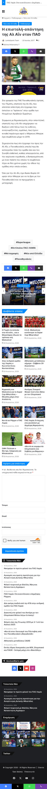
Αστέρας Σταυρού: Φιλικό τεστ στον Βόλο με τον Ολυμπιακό (35, 391)
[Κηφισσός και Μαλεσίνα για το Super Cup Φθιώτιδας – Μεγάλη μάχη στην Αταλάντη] (12, 381)
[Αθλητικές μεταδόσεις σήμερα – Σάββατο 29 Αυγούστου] (35, 352)
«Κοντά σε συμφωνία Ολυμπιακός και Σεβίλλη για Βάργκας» (34, 448)
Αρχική (7, 18)
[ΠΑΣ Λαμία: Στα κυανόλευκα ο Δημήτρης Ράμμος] (9, 734)
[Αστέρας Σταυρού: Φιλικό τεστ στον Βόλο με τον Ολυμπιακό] (35, 381)
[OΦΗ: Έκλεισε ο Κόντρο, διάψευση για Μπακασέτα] (12, 439)
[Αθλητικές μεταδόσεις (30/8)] (38, 743)
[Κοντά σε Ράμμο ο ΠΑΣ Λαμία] (12, 412)
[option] (24, 291)
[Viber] (32, 51)
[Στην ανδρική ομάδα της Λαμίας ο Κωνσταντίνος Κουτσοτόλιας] (12, 352)
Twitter (6, 753)
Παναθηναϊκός (23, 259)
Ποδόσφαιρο (17, 18)
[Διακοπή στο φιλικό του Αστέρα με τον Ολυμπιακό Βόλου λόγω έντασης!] (38, 734)
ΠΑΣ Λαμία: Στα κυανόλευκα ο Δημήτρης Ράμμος (27, 3)
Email (4, 516)
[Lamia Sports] (23, 11)
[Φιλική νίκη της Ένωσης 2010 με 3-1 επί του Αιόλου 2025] (9, 743)
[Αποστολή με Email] (40, 51)
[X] (15, 51)
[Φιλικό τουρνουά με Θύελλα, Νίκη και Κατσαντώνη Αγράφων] (38, 725)
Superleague (23, 242)
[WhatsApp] (23, 51)
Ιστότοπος (6, 527)
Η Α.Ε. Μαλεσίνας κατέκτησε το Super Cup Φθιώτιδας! (34, 332)
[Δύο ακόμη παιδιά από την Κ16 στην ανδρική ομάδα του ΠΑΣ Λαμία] (23, 734)
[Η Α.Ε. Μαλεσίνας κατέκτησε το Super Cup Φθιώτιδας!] (35, 321)
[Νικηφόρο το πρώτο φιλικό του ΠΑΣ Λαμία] (9, 725)
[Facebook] (6, 51)
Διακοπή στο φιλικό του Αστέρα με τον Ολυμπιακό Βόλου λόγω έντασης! (24, 293)
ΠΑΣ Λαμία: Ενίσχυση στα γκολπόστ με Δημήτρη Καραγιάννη (34, 422)
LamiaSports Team (12, 40)
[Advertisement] (23, 212)
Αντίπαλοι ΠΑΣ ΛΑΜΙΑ (24, 248)
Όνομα (5, 505)
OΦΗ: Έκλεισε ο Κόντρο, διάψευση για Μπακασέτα (11, 450)
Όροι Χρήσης (18, 772)
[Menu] (3, 12)
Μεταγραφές (12, 253)
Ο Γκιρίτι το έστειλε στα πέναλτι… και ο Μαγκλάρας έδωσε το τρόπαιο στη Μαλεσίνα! (12, 335)
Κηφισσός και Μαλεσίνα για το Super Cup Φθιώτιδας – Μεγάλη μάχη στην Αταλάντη (12, 394)
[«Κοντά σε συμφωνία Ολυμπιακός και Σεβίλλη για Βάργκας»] (35, 438)
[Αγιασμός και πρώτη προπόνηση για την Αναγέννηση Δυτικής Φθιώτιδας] (23, 725)
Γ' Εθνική (24, 286)
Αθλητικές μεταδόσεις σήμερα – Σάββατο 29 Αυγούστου (35, 363)
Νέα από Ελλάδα (30, 18)
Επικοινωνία (29, 772)
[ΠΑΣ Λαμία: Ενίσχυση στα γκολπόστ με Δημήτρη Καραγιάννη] (35, 412)
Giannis (41, 767)
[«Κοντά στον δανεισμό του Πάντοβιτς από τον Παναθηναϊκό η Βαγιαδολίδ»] (23, 743)
